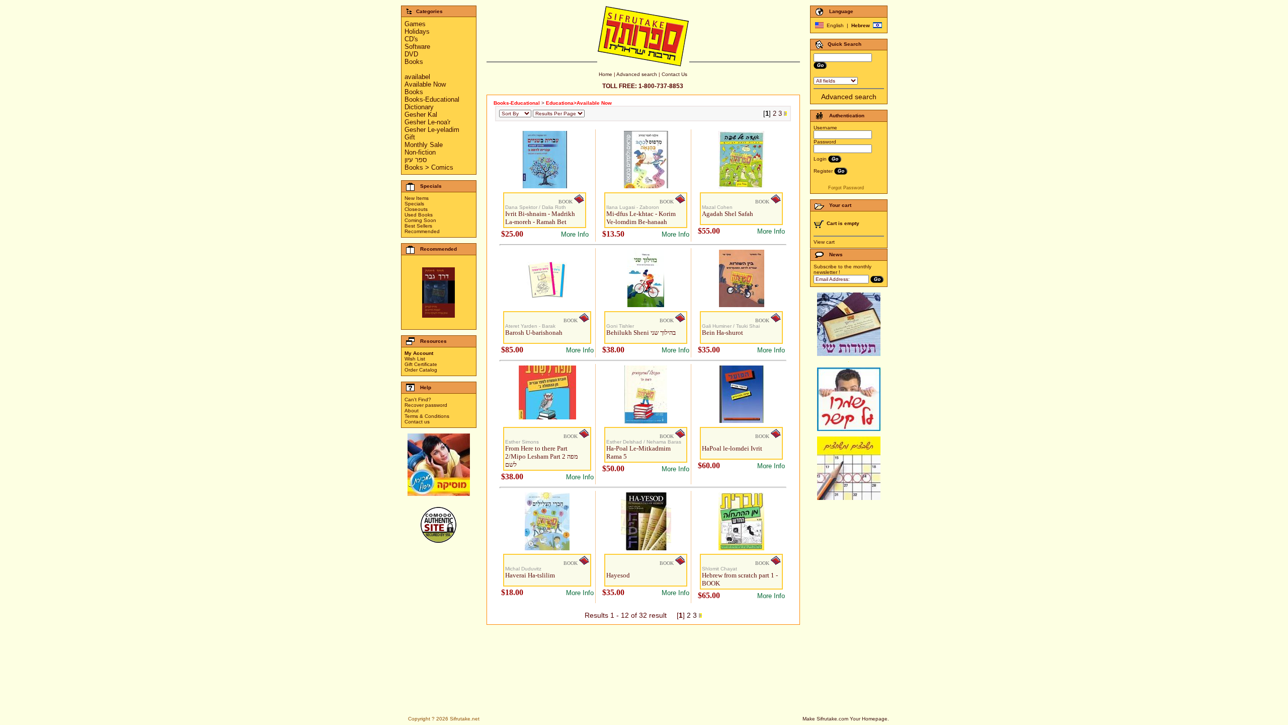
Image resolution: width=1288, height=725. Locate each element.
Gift (410, 137)
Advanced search (636, 74)
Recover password (426, 405)
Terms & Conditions (427, 416)
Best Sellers (418, 226)
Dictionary (419, 107)
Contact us (417, 421)
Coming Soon (420, 220)
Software (417, 46)
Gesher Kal (421, 114)
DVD (411, 54)
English (835, 25)
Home (605, 74)
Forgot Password (846, 187)
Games (415, 24)
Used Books (419, 215)
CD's (411, 39)
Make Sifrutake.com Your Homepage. (845, 718)
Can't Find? (418, 399)
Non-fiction (420, 152)
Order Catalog (421, 370)
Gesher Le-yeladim (432, 129)
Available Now (425, 84)
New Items (417, 198)
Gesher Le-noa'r (427, 122)
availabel (417, 77)
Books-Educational (432, 99)
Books (414, 61)
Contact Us (674, 74)
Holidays (417, 31)
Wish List (415, 358)
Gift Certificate (421, 364)
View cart (824, 242)
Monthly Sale (424, 145)
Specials (414, 203)
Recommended (422, 231)
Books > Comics (429, 167)
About (412, 410)
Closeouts (416, 209)
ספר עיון (416, 160)
